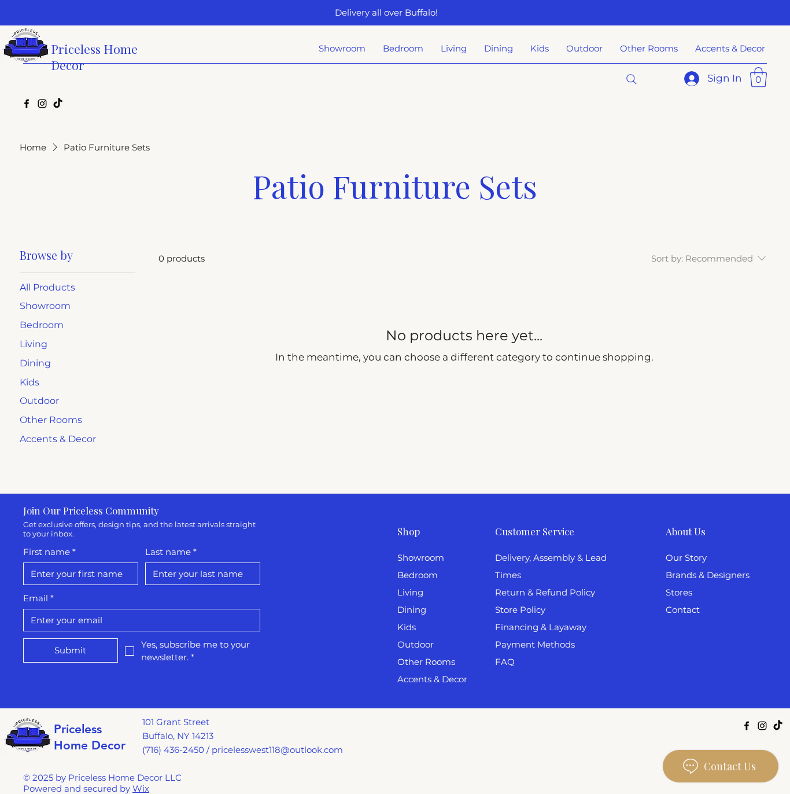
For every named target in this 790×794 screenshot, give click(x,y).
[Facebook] (26, 103)
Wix (140, 788)
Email (38, 598)
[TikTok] (58, 103)
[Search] (631, 79)
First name (49, 551)
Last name (171, 551)
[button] (758, 77)
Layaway (567, 627)
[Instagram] (42, 103)
